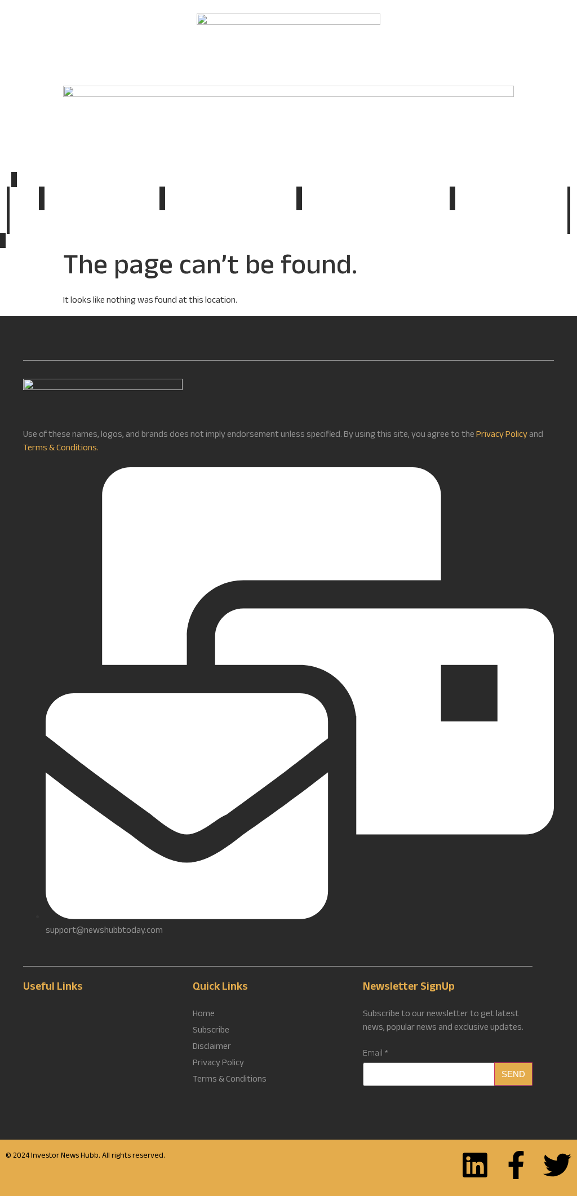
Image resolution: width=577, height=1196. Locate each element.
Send (513, 1074)
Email (375, 1054)
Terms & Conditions (230, 1080)
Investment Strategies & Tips (230, 199)
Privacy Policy (501, 435)
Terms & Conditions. (61, 449)
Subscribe (288, 223)
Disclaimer (212, 1048)
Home (24, 198)
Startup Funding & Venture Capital (376, 199)
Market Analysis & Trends (102, 199)
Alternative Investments (511, 199)
